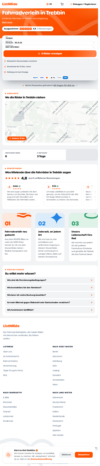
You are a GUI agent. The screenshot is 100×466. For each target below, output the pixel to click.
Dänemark (58, 397)
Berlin (55, 351)
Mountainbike (10, 407)
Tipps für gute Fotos (13, 370)
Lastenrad (8, 416)
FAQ (5, 375)
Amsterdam (58, 380)
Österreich (58, 421)
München (57, 356)
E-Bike (6, 397)
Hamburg (57, 361)
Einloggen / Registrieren (84, 4)
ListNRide (11, 326)
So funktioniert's (11, 356)
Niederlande (59, 416)
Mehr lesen (7, 22)
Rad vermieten (10, 361)
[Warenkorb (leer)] (62, 4)
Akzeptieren (84, 454)
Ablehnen (66, 454)
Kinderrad (8, 421)
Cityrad (6, 411)
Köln (55, 366)
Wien (55, 384)
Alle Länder (58, 435)
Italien (56, 411)
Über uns (7, 351)
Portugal (57, 425)
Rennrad (7, 402)
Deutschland (59, 402)
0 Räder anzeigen (51, 53)
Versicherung (9, 366)
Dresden (57, 375)
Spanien (57, 430)
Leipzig (56, 370)
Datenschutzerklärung (41, 459)
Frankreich (58, 407)
